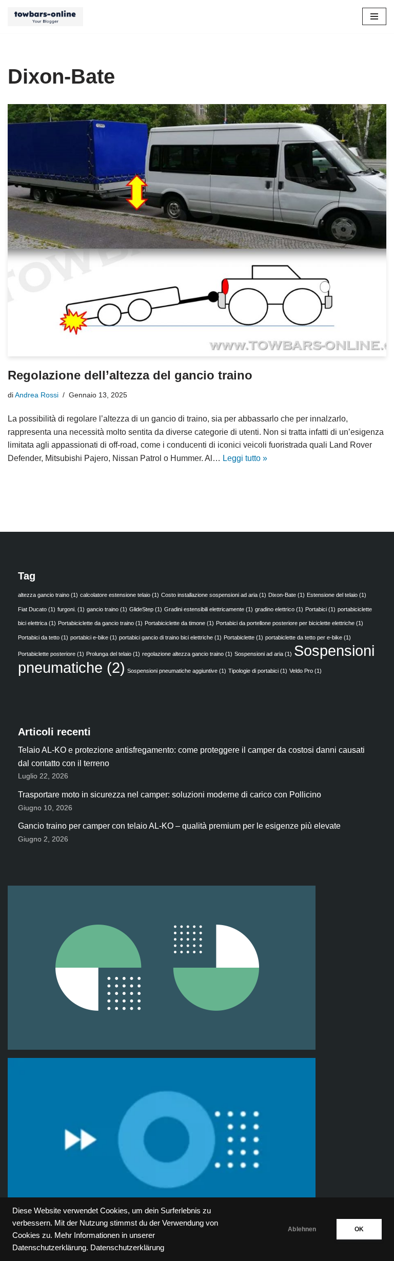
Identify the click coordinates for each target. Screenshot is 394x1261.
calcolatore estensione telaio (119, 595)
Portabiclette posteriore (51, 654)
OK (359, 1229)
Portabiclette (243, 637)
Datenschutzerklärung (127, 1248)
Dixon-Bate (286, 595)
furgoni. (71, 609)
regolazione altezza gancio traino (187, 654)
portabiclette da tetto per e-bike (308, 637)
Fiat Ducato (36, 609)
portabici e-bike (93, 637)
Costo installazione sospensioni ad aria (213, 595)
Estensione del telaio (336, 595)
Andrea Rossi (36, 395)
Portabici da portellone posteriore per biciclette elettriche (289, 623)
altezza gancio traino (48, 595)
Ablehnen (302, 1229)
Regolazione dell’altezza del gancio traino (130, 375)
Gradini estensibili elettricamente (208, 609)
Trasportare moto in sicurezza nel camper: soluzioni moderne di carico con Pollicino (169, 794)
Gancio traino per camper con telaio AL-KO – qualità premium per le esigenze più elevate (179, 826)
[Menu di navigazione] (374, 16)
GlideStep (145, 609)
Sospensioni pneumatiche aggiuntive (176, 671)
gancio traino (107, 609)
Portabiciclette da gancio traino (100, 623)
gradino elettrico (279, 609)
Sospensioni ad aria (263, 654)
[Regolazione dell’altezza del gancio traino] (197, 230)
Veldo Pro (305, 671)
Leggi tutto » (245, 458)
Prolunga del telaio (113, 654)
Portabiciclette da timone (179, 623)
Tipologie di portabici (257, 671)
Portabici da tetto (43, 637)
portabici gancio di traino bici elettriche (170, 637)
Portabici (320, 609)
